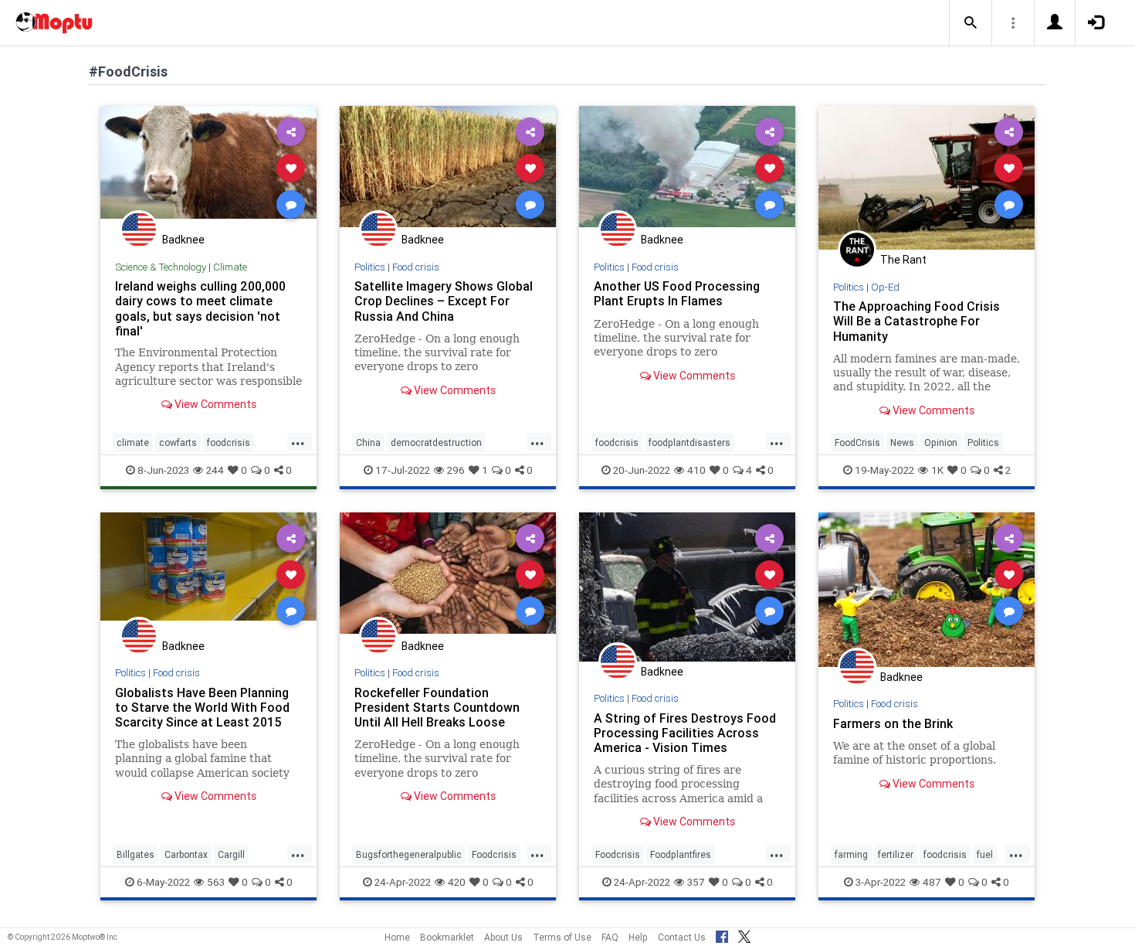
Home (397, 937)
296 (456, 470)
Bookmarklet (447, 937)
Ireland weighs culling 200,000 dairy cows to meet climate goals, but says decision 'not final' (200, 308)
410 (696, 470)
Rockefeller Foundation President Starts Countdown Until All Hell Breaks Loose (437, 707)
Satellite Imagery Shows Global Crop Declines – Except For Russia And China (443, 300)
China (368, 442)
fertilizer (895, 854)
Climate (230, 267)
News (902, 442)
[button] (970, 23)
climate (133, 442)
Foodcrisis (494, 854)
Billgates (135, 854)
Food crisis (415, 267)
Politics (369, 267)
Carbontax (186, 854)
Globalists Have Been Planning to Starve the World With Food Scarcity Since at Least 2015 (202, 707)
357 (696, 882)
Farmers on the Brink (893, 723)
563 (216, 882)
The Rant (903, 260)
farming (851, 854)
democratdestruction (436, 442)
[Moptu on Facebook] (722, 934)
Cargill (231, 854)
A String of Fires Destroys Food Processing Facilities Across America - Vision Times (685, 732)
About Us (503, 937)
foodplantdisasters (689, 442)
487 (932, 882)
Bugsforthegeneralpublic (409, 854)
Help (638, 937)
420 (457, 882)
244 (215, 470)
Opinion (940, 442)
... (298, 441)
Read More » (208, 167)
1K (937, 470)
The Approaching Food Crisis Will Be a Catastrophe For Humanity (916, 320)
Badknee (183, 240)
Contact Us (682, 937)
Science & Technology (160, 267)
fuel (985, 854)
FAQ (609, 937)
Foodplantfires (680, 854)
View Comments (214, 404)
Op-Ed (885, 287)
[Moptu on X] (744, 934)
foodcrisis (228, 442)
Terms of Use (562, 937)
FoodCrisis (857, 442)
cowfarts (178, 442)
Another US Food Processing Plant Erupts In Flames (677, 293)
